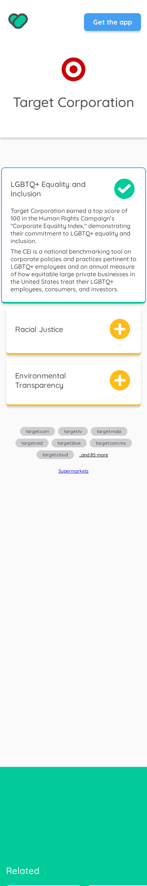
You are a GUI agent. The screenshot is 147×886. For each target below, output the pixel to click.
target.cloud (55, 455)
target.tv (73, 431)
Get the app (112, 22)
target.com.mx (111, 443)
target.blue (69, 443)
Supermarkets (73, 471)
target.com (37, 431)
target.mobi (109, 431)
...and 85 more (93, 455)
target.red (32, 443)
